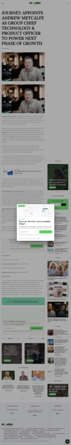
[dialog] (35, 222)
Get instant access (46, 232)
